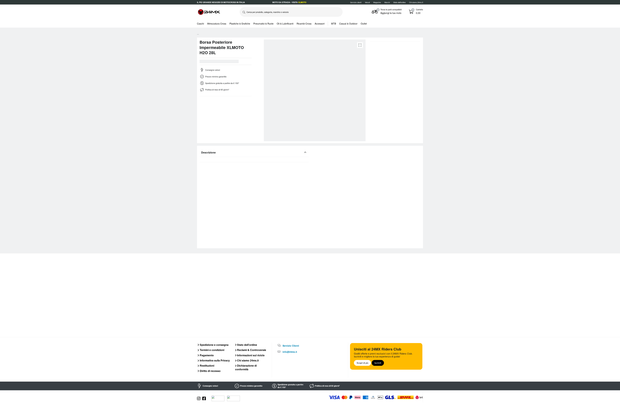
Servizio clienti (355, 2)
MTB (333, 23)
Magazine (377, 2)
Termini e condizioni (211, 350)
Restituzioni (206, 365)
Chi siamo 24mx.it (416, 2)
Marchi (387, 2)
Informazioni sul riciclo (250, 355)
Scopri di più (362, 362)
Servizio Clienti (291, 345)
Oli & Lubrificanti (285, 23)
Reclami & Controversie (251, 350)
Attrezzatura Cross (216, 23)
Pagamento (206, 355)
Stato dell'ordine (246, 345)
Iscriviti (377, 362)
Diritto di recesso (210, 371)
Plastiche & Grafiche (239, 23)
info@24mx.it (290, 351)
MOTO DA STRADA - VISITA (289, 2)
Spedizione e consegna (213, 345)
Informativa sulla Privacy (214, 360)
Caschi (200, 23)
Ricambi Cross (304, 23)
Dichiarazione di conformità (246, 367)
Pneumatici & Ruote (263, 23)
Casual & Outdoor (348, 23)
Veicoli (367, 2)
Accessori (320, 23)
